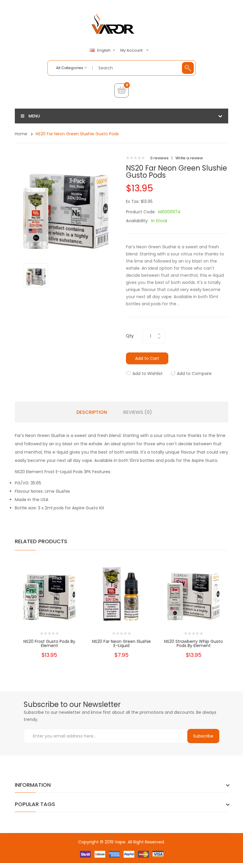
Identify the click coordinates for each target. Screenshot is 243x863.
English (104, 50)
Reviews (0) (137, 412)
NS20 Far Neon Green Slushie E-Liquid (121, 643)
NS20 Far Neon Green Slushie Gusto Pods (77, 134)
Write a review (189, 158)
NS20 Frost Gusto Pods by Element (49, 643)
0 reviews (159, 158)
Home (21, 134)
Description (91, 412)
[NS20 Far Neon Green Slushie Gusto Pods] (36, 275)
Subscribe (203, 736)
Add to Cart (147, 358)
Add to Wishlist (147, 373)
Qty (130, 336)
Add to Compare (194, 373)
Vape (120, 842)
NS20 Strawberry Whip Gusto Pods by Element (193, 643)
